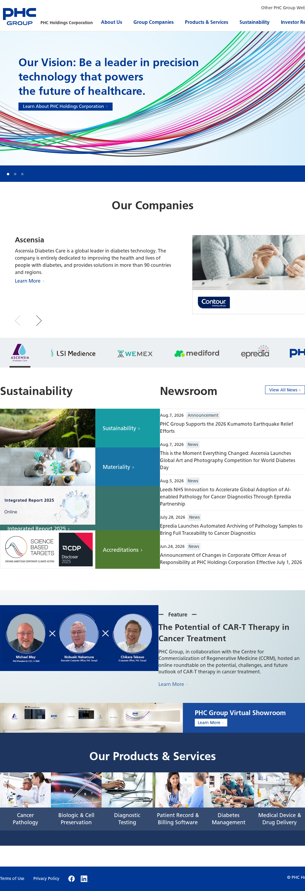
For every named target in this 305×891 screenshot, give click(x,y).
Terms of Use (12, 879)
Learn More (28, 281)
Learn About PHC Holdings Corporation (63, 106)
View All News (283, 390)
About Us (111, 22)
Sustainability (254, 22)
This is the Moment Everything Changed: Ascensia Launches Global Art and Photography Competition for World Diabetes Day (227, 460)
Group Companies (153, 22)
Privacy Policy (46, 879)
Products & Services (206, 22)
